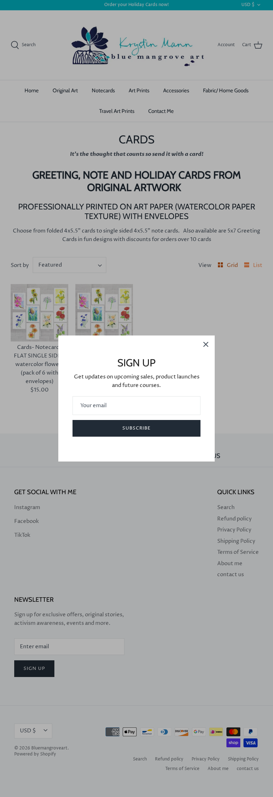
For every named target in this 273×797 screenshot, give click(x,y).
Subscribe (136, 428)
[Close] (206, 344)
